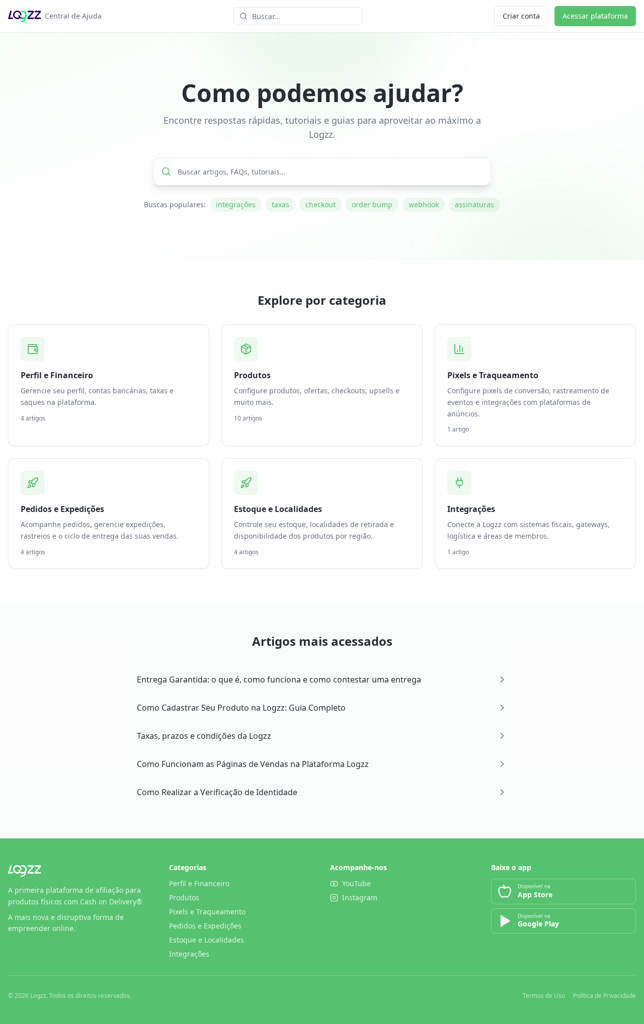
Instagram (359, 897)
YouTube (356, 883)
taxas (280, 204)
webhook (424, 204)
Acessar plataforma (595, 16)
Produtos (184, 897)
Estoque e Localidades (206, 940)
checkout (320, 204)
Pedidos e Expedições (205, 925)
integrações (236, 204)
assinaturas (474, 204)
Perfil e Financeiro (199, 883)
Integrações (189, 954)
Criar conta (521, 16)
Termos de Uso (544, 996)
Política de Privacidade (604, 996)
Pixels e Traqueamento (207, 911)
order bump (372, 204)
